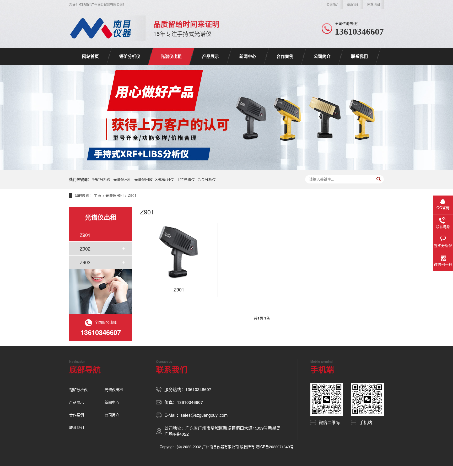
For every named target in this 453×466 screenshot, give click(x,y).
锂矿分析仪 (129, 56)
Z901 (132, 195)
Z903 (85, 262)
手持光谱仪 (185, 179)
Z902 (85, 248)
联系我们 (353, 4)
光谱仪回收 (143, 179)
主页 (97, 195)
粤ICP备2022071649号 (275, 446)
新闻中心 (247, 56)
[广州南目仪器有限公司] (100, 28)
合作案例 (285, 56)
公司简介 (332, 4)
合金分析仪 (206, 179)
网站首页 (90, 56)
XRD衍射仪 (164, 179)
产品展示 (210, 56)
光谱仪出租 (171, 56)
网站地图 (373, 4)
